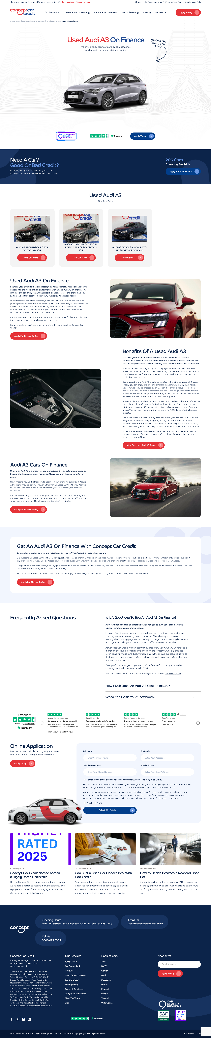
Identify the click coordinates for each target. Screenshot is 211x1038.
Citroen (104, 970)
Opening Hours (51, 920)
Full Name (87, 751)
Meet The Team (72, 998)
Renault (104, 993)
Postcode (145, 751)
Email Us (133, 920)
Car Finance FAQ (72, 966)
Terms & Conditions (74, 989)
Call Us (46, 936)
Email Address (147, 765)
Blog (67, 1003)
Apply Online (71, 961)
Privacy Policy (71, 984)
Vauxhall (105, 998)
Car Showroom (52, 12)
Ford (103, 975)
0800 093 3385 (56, 574)
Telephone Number (92, 765)
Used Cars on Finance (75, 12)
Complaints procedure (75, 993)
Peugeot (105, 989)
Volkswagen (107, 1003)
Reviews (69, 970)
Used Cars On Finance (75, 975)
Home (12, 21)
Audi (103, 961)
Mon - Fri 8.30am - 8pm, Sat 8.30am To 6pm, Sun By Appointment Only (169, 2)
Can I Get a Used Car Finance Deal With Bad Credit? (103, 875)
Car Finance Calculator (105, 12)
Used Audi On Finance (46, 21)
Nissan (104, 984)
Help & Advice (129, 12)
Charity (147, 12)
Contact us (160, 12)
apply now (15, 501)
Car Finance (192, 1034)
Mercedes (106, 980)
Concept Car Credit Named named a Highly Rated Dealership (35, 875)
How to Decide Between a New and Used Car (169, 875)
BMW (104, 966)
